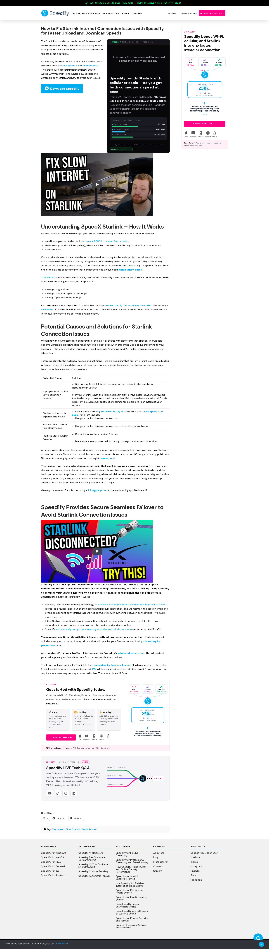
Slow (68, 829)
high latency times (130, 269)
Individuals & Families (86, 13)
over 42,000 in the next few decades (107, 241)
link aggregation (97, 490)
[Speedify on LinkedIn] (74, 793)
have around (107, 458)
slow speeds (69, 65)
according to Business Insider (112, 665)
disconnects (90, 65)
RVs (94, 669)
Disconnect (58, 829)
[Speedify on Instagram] (65, 793)
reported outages (112, 411)
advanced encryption (131, 653)
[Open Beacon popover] (258, 938)
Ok (261, 944)
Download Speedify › (121, 149)
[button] (86, 13)
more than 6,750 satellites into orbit (129, 305)
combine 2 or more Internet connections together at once (131, 604)
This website (49, 277)
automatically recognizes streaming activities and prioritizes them (93, 629)
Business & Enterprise (116, 13)
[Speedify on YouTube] (49, 793)
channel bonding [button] (119, 490)
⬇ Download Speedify (61, 737)
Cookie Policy (61, 943)
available (46, 309)
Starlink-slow (89, 829)
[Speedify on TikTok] (57, 793)
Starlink (76, 829)
